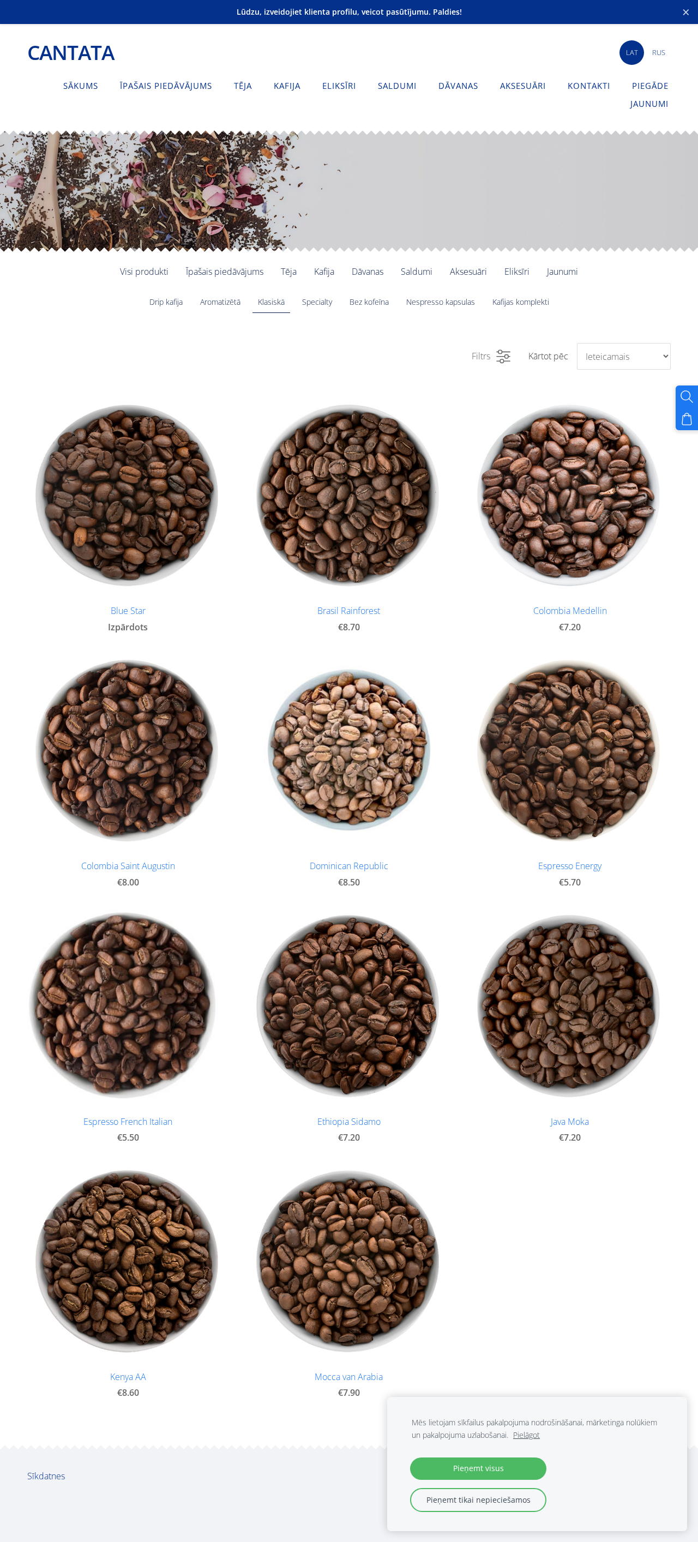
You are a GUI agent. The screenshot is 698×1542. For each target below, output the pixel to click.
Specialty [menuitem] (317, 302)
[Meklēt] (687, 397)
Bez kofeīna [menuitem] (369, 302)
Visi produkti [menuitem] (144, 272)
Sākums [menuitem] (80, 85)
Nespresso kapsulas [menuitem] (440, 302)
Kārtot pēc (548, 356)
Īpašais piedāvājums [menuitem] (166, 85)
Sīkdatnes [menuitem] (46, 1476)
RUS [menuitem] (658, 52)
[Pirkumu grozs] (687, 419)
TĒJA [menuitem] (243, 85)
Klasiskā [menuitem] (271, 302)
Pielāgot (526, 1435)
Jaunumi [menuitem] (649, 103)
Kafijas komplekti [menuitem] (520, 302)
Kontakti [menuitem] (589, 85)
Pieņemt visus (478, 1468)
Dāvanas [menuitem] (458, 85)
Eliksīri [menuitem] (339, 85)
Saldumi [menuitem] (397, 85)
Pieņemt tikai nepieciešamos (478, 1500)
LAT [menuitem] (632, 52)
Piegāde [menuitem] (650, 85)
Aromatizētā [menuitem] (220, 302)
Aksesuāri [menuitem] (523, 85)
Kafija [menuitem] (287, 85)
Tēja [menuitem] (289, 272)
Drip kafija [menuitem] (166, 302)
